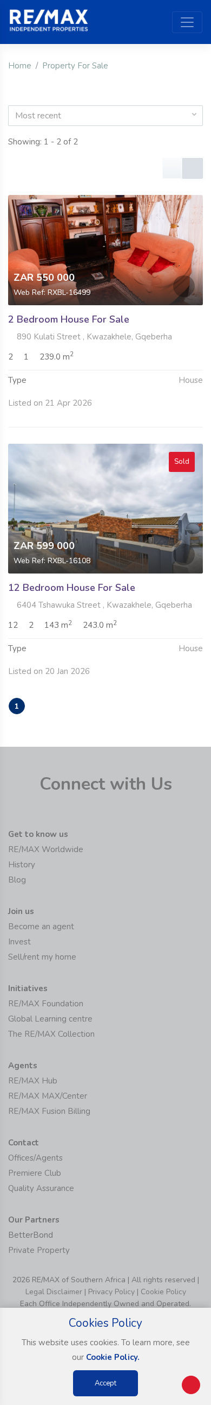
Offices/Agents (35, 1157)
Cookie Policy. (113, 1357)
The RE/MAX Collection (51, 1034)
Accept (105, 1383)
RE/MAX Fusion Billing (49, 1111)
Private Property (39, 1250)
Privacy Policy (111, 1292)
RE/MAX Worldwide (45, 849)
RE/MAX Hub (32, 1080)
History (21, 864)
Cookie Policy (163, 1292)
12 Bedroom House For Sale (71, 587)
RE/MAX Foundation (45, 1003)
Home (19, 65)
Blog (17, 879)
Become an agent (41, 926)
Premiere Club (34, 1173)
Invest (19, 941)
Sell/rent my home (42, 957)
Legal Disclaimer (53, 1292)
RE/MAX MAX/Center (47, 1096)
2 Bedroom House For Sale (68, 319)
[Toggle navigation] (187, 22)
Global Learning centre (50, 1018)
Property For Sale (75, 65)
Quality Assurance (41, 1188)
